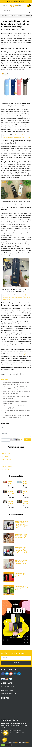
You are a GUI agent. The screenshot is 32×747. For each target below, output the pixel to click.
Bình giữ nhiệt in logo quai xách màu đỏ (21, 575)
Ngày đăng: (5, 29)
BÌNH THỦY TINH (6, 459)
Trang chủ (4, 16)
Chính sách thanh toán (7, 690)
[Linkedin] (13, 374)
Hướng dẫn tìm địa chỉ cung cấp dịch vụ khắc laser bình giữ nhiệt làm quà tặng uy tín (16, 416)
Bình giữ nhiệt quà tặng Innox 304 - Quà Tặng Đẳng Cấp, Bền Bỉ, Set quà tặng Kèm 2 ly (16, 297)
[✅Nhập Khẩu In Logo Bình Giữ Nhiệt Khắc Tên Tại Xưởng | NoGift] (16, 86)
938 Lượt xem (22, 29)
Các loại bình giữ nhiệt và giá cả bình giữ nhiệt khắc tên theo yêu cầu (16, 402)
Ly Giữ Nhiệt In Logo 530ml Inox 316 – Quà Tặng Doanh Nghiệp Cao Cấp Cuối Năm (22, 524)
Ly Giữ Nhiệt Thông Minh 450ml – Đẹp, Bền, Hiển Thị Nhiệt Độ (21, 536)
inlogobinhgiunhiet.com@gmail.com (16, 1)
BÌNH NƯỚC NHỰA (7, 466)
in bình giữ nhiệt (24, 354)
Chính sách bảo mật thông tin (9, 687)
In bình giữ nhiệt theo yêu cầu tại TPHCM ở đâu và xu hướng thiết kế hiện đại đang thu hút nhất (17, 388)
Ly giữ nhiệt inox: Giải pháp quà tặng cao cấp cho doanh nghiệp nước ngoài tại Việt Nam (16, 383)
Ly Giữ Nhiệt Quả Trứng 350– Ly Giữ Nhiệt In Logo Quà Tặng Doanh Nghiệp (21, 550)
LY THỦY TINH (6, 463)
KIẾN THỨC (12, 16)
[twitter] (7, 674)
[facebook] (3, 674)
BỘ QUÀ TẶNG (6, 469)
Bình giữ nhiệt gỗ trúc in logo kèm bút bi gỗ (21, 588)
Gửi (27, 440)
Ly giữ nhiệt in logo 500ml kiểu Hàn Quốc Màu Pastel (21, 562)
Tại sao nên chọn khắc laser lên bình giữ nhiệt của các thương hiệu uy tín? (16, 407)
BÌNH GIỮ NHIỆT (6, 453)
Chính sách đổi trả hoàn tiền (8, 693)
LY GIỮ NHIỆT (5, 456)
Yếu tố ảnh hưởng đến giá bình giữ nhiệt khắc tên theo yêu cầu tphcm (16, 397)
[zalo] (19, 673)
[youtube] (11, 674)
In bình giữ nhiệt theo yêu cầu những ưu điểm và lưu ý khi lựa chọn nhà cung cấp (16, 392)
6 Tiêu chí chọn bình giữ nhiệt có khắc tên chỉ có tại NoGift (16, 411)
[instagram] (15, 673)
